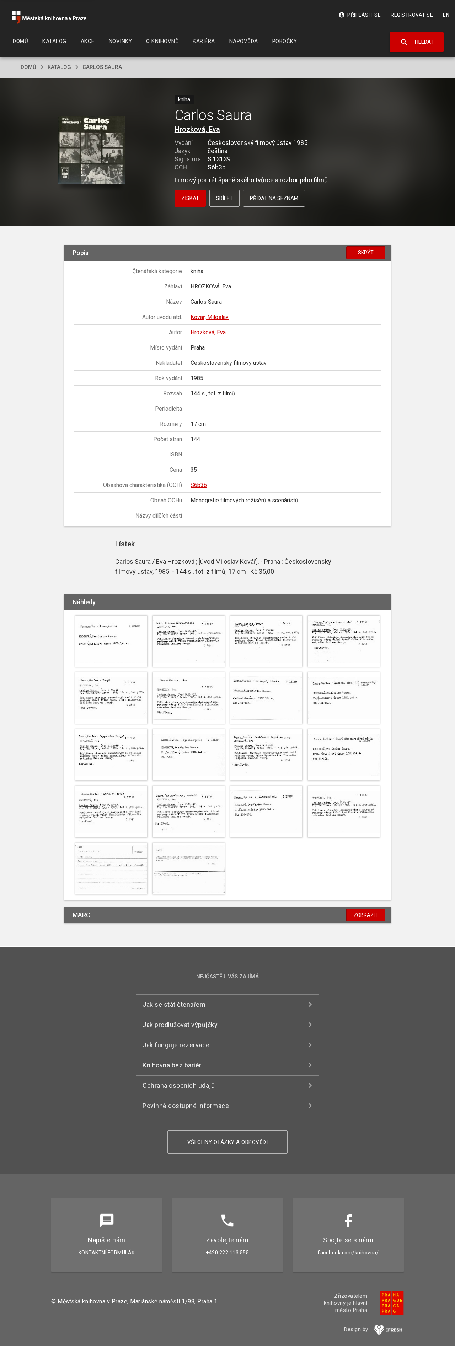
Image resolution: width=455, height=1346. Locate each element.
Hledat (417, 42)
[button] (91, 150)
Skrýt (366, 252)
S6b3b (199, 485)
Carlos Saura (102, 67)
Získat (190, 198)
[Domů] (49, 17)
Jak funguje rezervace (176, 1045)
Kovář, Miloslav (210, 317)
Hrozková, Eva (197, 129)
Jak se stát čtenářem (174, 1004)
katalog (59, 67)
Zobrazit (366, 915)
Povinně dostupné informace (186, 1105)
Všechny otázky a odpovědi (227, 1142)
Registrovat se (412, 15)
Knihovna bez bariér (172, 1065)
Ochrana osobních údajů (179, 1085)
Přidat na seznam (274, 198)
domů (28, 67)
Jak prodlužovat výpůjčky (180, 1024)
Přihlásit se (359, 15)
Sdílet (224, 198)
